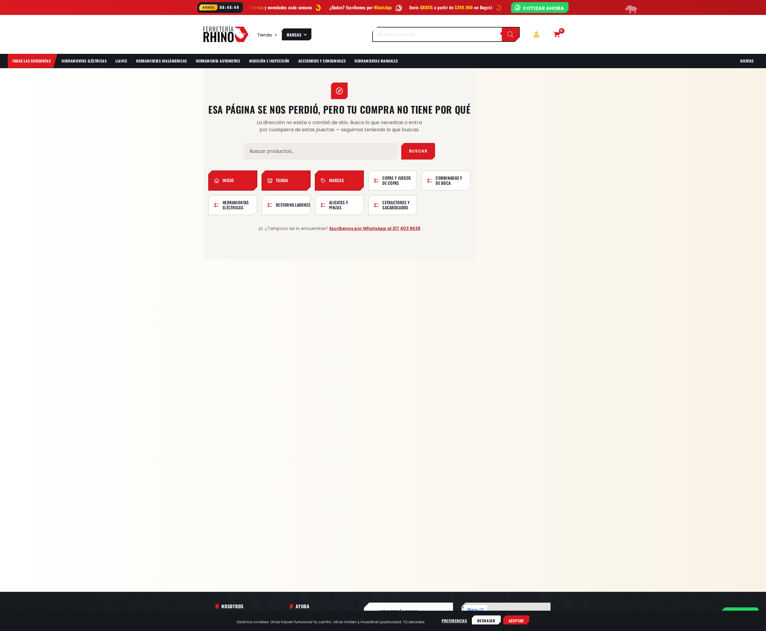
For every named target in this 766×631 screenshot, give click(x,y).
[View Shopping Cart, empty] (557, 34)
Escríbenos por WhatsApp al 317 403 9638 (374, 228)
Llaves (121, 61)
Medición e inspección (269, 61)
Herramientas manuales (376, 61)
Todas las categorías (31, 61)
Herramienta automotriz (218, 61)
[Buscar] (510, 34)
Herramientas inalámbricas (161, 61)
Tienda (264, 35)
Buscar (418, 151)
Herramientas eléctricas (84, 61)
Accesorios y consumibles (322, 61)
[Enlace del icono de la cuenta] (536, 34)
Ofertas (747, 61)
